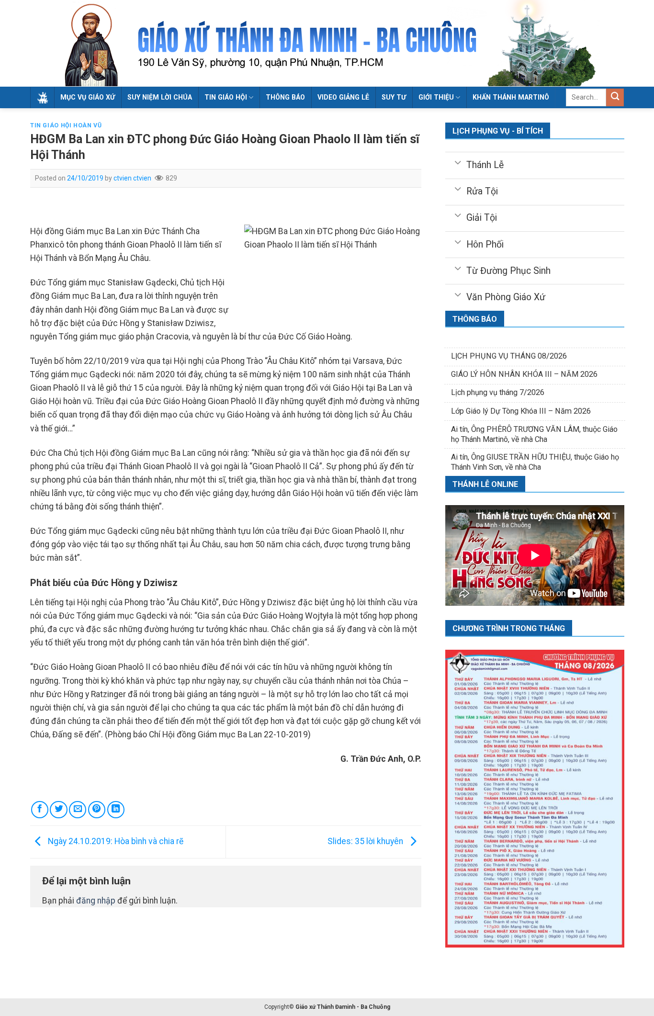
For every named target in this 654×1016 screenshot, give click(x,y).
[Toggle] (457, 162)
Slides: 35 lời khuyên (366, 841)
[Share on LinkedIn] (115, 809)
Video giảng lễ (343, 97)
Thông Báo (285, 97)
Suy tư (394, 97)
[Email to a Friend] (77, 809)
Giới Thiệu (436, 97)
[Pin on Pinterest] (96, 809)
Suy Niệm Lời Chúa (159, 97)
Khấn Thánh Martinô (511, 97)
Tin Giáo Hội (225, 97)
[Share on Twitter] (58, 809)
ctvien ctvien (132, 178)
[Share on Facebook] (39, 809)
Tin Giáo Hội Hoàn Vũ (65, 125)
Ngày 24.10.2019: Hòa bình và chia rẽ (114, 841)
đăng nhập (95, 900)
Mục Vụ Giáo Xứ (87, 97)
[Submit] (615, 97)
